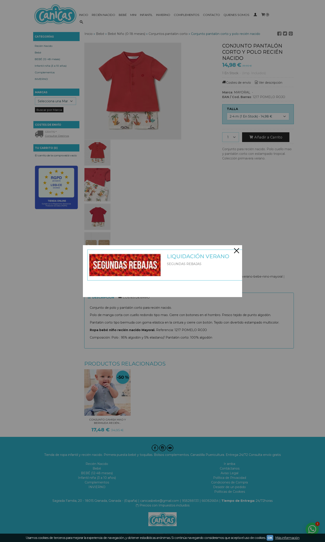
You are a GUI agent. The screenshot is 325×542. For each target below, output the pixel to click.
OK (270, 538)
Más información (287, 538)
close (236, 250)
